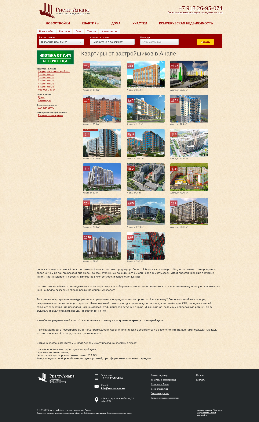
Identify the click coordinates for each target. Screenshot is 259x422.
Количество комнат (100, 37)
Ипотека (200, 375)
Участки (140, 23)
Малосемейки (46, 89)
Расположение (47, 37)
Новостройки (58, 23)
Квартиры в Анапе (160, 384)
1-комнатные (46, 74)
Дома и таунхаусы (159, 389)
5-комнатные (46, 86)
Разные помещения (50, 115)
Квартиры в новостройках (54, 71)
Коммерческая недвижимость (186, 23)
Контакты (200, 379)
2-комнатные (46, 77)
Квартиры (91, 23)
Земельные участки (160, 393)
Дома (116, 23)
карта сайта (202, 415)
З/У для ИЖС (46, 107)
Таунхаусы (44, 100)
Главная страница (159, 375)
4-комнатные (46, 83)
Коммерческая (109, 31)
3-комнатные (46, 80)
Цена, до (145, 37)
